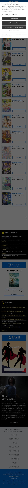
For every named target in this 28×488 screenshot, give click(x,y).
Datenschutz (23, 34)
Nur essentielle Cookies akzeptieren (14, 27)
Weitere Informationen (14, 30)
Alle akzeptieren (14, 18)
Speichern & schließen (14, 23)
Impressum (17, 34)
